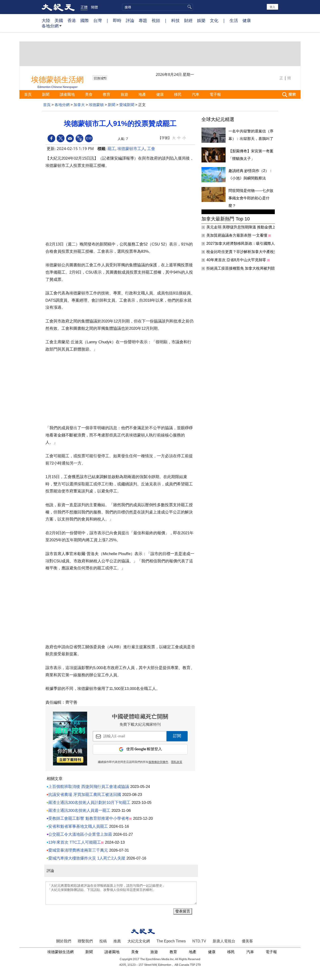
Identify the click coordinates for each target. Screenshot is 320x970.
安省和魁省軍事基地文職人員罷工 (78, 826)
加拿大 (79, 105)
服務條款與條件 (158, 762)
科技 (175, 20)
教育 (107, 94)
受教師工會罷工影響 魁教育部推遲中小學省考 (88, 818)
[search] (157, 7)
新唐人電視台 (224, 941)
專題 (143, 20)
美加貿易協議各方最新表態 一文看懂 (237, 235)
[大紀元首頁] (58, 7)
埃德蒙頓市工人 (131, 148)
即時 (117, 20)
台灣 (97, 20)
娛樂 (201, 20)
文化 (214, 20)
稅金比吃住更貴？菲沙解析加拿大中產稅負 (242, 252)
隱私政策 (176, 762)
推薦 (117, 941)
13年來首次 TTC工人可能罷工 (74, 842)
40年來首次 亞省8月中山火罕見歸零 (236, 260)
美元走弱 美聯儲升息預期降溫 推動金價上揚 (243, 227)
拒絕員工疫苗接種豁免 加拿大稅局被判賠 (241, 268)
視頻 (156, 20)
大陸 (46, 20)
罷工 (111, 148)
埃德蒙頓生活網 (60, 951)
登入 (272, 7)
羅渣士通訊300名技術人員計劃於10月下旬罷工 (89, 802)
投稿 (103, 941)
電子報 (216, 94)
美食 (89, 94)
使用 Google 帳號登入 (144, 749)
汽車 (196, 94)
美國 (59, 20)
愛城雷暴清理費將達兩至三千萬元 (78, 850)
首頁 (28, 94)
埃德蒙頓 (96, 105)
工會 (151, 148)
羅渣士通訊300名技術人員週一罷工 (79, 810)
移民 (178, 94)
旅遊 (125, 94)
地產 (142, 94)
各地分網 (50, 26)
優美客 (247, 941)
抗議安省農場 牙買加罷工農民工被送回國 (84, 794)
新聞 (46, 94)
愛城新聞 (126, 105)
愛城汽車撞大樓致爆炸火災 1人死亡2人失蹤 (86, 858)
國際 (84, 20)
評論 (130, 20)
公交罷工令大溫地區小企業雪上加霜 (80, 834)
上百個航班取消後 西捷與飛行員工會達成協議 (88, 786)
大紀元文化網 (138, 941)
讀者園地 (68, 94)
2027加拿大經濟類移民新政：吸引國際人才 (242, 243)
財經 (188, 20)
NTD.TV (199, 941)
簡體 (94, 7)
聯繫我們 (85, 941)
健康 (246, 20)
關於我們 (63, 941)
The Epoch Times (171, 941)
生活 (234, 20)
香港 (71, 20)
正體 (84, 7)
